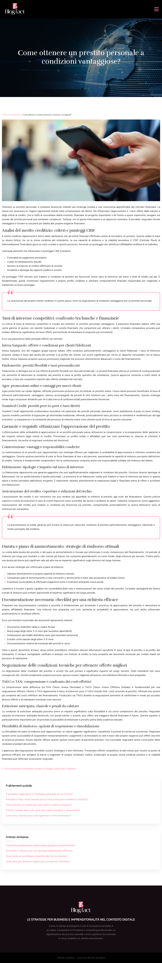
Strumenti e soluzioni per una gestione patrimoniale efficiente (39, 851)
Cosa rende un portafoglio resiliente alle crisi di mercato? (37, 856)
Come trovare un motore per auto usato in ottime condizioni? (39, 805)
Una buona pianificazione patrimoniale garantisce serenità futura (40, 845)
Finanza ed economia (13, 115)
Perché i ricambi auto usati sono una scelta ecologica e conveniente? (43, 810)
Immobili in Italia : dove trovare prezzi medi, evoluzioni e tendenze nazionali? (47, 799)
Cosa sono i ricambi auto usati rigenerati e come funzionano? (38, 815)
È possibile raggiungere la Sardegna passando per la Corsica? (39, 794)
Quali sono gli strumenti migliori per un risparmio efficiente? (38, 861)
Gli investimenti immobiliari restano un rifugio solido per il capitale (40, 768)
